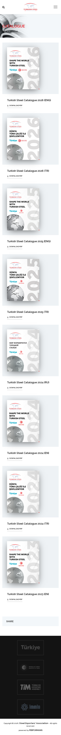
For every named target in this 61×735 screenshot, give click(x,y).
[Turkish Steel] (30, 6)
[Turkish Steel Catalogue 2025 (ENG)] (30, 209)
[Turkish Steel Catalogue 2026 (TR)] (30, 139)
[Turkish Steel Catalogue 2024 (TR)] (30, 492)
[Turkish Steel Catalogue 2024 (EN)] (30, 421)
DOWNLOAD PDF (15, 105)
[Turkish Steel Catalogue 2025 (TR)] (30, 280)
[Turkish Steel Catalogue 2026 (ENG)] (30, 68)
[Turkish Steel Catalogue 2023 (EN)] (30, 562)
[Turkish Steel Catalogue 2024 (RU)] (30, 350)
